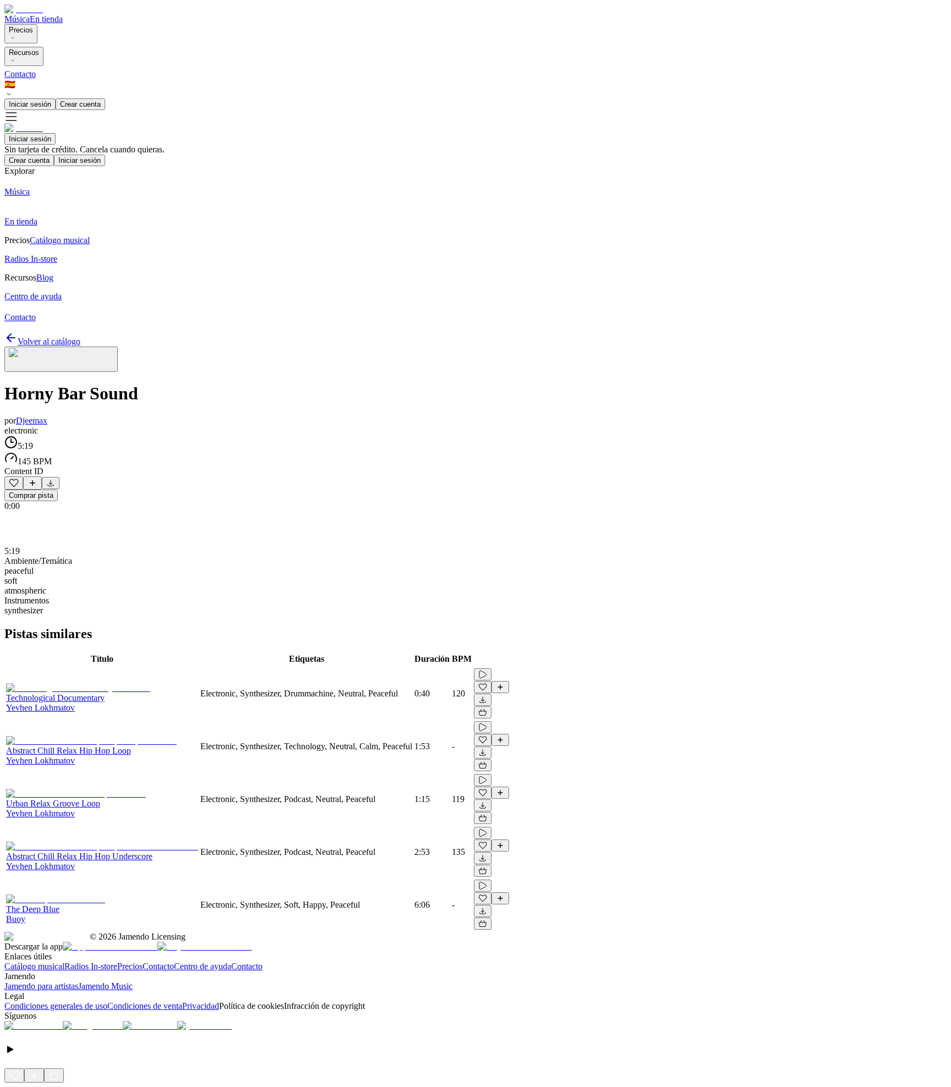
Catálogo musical (34, 966)
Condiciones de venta (144, 1006)
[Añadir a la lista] (32, 483)
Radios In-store (90, 966)
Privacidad (200, 1006)
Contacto (20, 74)
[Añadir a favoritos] (13, 483)
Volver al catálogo (49, 341)
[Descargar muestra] (50, 483)
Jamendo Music (105, 986)
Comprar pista (31, 495)
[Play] (61, 359)
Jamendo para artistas (41, 986)
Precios (21, 30)
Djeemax (31, 420)
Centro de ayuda (202, 966)
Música (17, 19)
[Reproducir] (482, 674)
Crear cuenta (80, 104)
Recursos (24, 52)
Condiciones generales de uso (55, 1006)
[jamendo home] (23, 9)
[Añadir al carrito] (482, 712)
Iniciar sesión (30, 104)
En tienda (46, 19)
